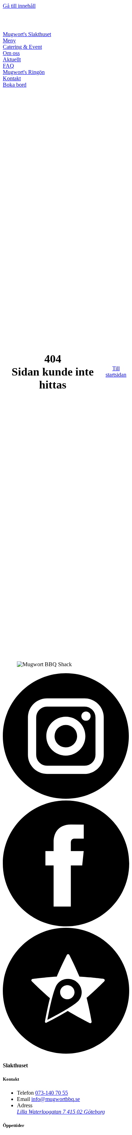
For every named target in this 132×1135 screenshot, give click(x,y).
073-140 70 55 (51, 1093)
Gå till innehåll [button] (19, 6)
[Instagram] (66, 797)
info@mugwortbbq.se (55, 1099)
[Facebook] (66, 924)
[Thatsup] (66, 1052)
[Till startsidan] (38, 28)
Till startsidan (116, 371)
